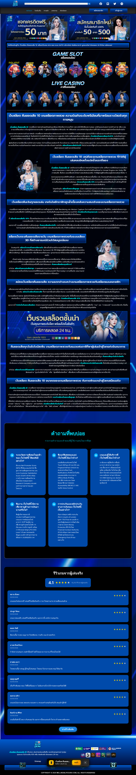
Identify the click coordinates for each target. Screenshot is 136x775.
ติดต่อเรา (63, 10)
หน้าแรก (29, 10)
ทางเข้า (46, 10)
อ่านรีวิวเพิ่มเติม (68, 729)
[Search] (89, 4)
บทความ (54, 10)
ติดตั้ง (76, 762)
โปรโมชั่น (38, 10)
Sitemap (38, 761)
